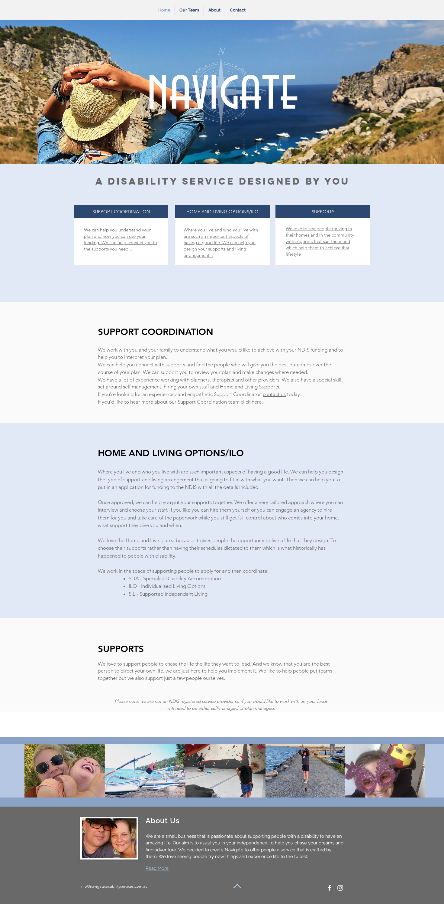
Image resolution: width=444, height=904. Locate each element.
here (257, 402)
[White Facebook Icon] (329, 888)
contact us (274, 394)
